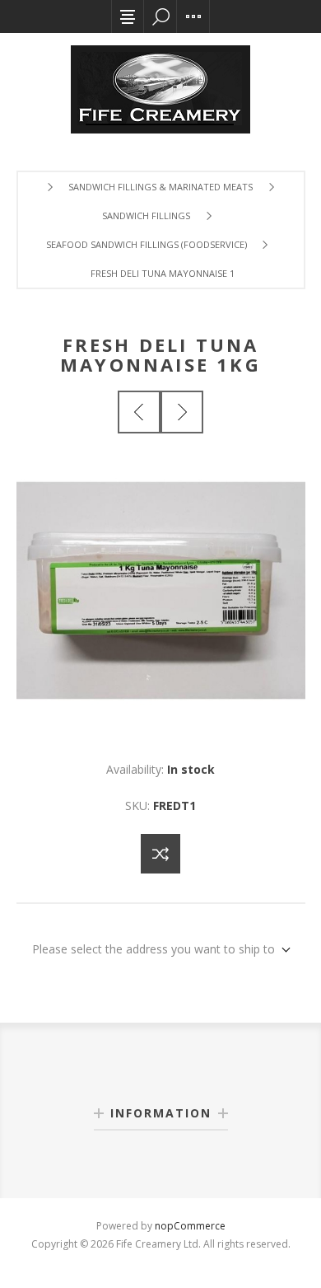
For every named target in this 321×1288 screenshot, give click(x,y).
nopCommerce (190, 1226)
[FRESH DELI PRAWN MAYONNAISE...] (139, 412)
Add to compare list (160, 853)
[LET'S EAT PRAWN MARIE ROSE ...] (181, 412)
